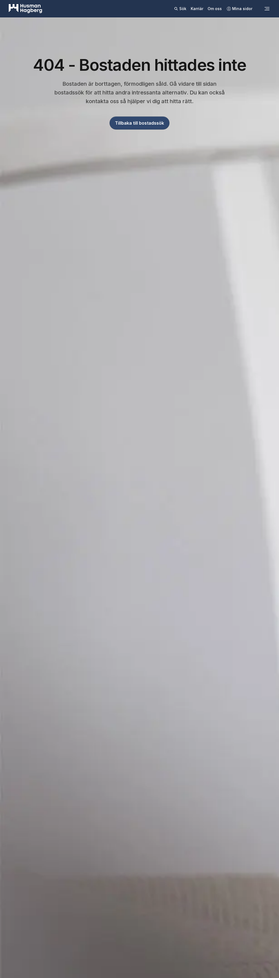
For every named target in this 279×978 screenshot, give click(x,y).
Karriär (197, 8)
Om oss (215, 8)
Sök (182, 8)
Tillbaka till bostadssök (139, 123)
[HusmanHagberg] (25, 8)
